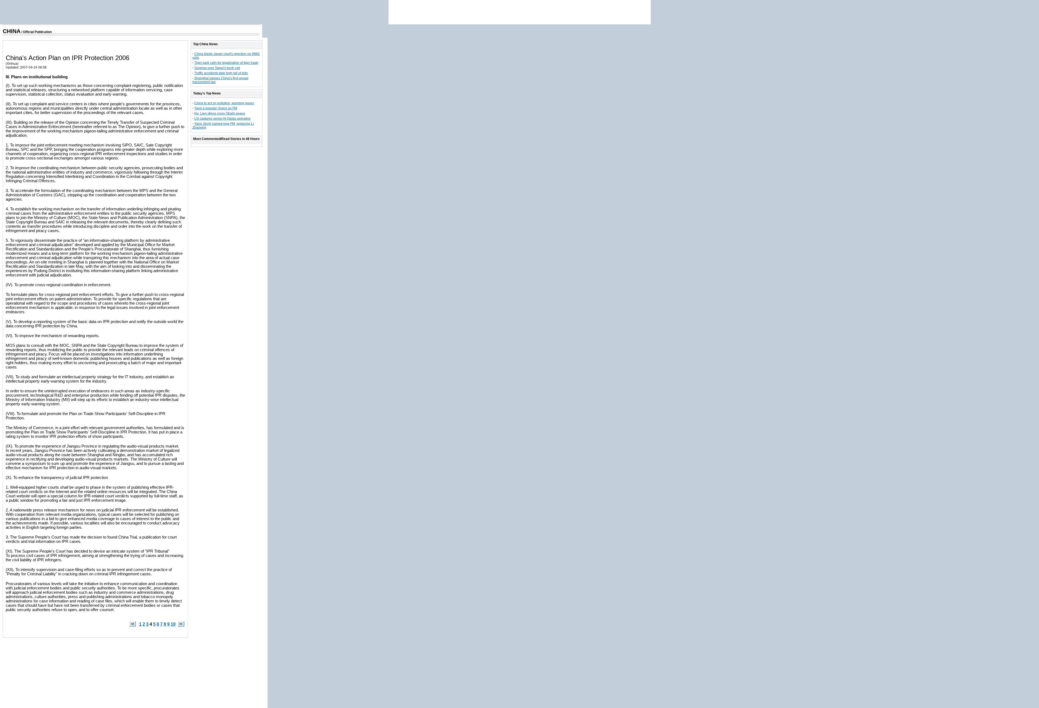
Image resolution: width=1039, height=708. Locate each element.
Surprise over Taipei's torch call (217, 68)
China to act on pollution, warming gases (224, 103)
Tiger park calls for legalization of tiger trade (226, 63)
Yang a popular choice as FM (215, 108)
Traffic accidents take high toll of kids (221, 73)
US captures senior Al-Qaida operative (222, 118)
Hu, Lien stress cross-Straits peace (219, 113)
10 (173, 624)
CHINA (12, 31)
